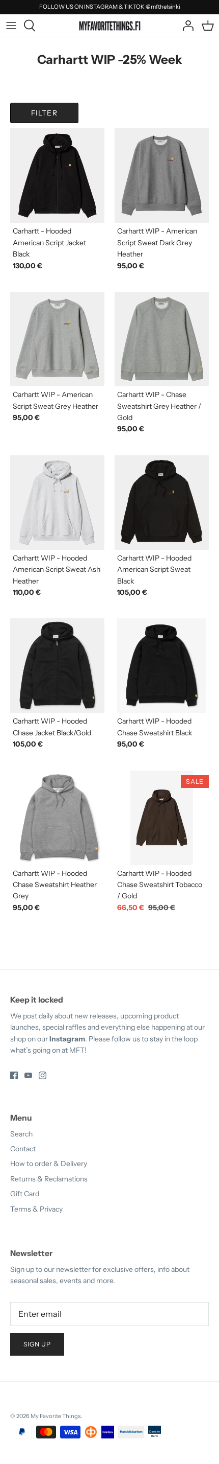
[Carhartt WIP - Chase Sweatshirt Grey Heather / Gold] (162, 339)
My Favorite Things (55, 1416)
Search (21, 1133)
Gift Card (24, 1193)
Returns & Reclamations (49, 1178)
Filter (44, 113)
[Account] (185, 25)
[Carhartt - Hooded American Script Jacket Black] (57, 175)
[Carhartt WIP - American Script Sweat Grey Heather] (57, 339)
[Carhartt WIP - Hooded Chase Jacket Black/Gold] (57, 665)
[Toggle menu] (11, 25)
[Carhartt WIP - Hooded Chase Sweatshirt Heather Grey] (57, 818)
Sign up (37, 1344)
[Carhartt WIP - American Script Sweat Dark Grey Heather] (162, 175)
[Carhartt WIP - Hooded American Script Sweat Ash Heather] (57, 502)
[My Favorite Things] (110, 25)
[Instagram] (42, 1075)
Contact (23, 1148)
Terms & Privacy (36, 1209)
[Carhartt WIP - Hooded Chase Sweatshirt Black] (162, 665)
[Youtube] (28, 1075)
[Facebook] (14, 1075)
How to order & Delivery (48, 1163)
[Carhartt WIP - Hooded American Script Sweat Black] (162, 502)
